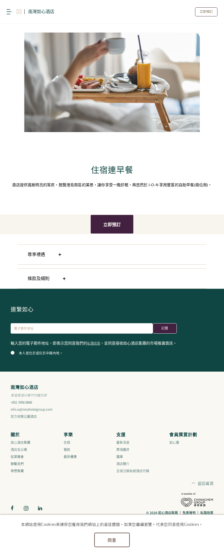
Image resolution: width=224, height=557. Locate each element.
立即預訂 (206, 11)
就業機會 (17, 456)
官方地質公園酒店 (24, 416)
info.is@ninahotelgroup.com (31, 409)
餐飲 (67, 449)
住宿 (67, 442)
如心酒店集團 (20, 442)
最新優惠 (70, 456)
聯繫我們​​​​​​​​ (17, 463)
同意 (112, 540)
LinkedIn (40, 508)
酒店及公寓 (19, 449)
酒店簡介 (122, 463)
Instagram (26, 508)
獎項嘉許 (122, 449)
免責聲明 (189, 512)
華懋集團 (17, 470)
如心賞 (174, 442)
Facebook (12, 508)
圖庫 (119, 456)
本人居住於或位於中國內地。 (41, 353)
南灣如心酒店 (41, 12)
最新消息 (122, 442)
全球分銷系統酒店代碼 (132, 470)
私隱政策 (93, 343)
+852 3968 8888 (21, 402)
